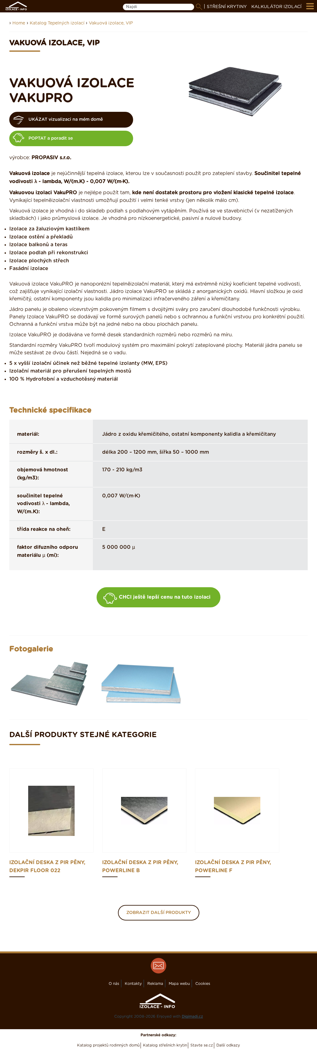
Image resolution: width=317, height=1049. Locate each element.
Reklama (155, 984)
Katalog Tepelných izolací (58, 23)
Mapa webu (179, 984)
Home (18, 23)
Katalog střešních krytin (165, 1045)
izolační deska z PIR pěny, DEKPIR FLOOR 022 (47, 866)
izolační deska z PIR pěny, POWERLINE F (233, 866)
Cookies (202, 984)
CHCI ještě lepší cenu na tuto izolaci (165, 597)
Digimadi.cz (192, 1016)
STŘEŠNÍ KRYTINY (227, 7)
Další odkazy (228, 1045)
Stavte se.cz (201, 1045)
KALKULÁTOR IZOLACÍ (276, 7)
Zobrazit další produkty (158, 913)
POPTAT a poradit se (50, 138)
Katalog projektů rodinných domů (108, 1045)
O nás (114, 984)
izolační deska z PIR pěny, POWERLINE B (140, 866)
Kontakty (133, 984)
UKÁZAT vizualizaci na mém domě (65, 119)
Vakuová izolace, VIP (111, 23)
